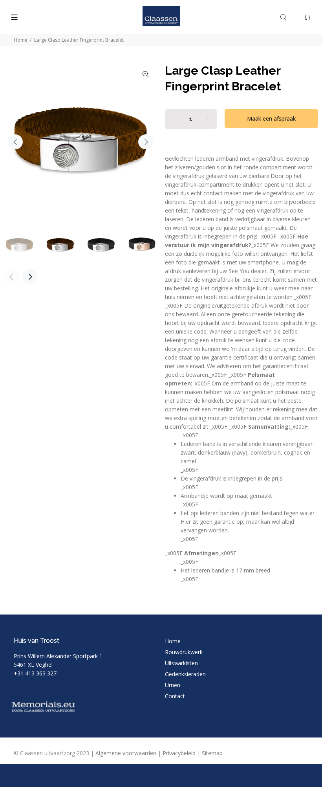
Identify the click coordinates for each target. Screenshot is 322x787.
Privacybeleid (179, 753)
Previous (15, 141)
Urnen (172, 685)
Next (145, 141)
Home (20, 40)
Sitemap (212, 753)
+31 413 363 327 (35, 673)
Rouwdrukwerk (184, 652)
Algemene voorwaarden (125, 753)
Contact (175, 696)
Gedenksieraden (185, 674)
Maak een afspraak (271, 118)
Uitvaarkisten (181, 663)
